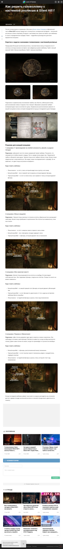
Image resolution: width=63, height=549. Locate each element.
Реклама (34, 546)
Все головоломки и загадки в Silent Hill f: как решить (11, 507)
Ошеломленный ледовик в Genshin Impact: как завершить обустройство (50, 530)
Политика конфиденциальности (11, 545)
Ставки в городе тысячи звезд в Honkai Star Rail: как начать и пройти (12, 530)
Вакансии (28, 546)
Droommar (9, 24)
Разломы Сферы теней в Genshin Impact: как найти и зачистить (50, 448)
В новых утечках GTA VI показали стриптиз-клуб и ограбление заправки (50, 507)
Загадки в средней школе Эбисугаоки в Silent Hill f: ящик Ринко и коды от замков (31, 448)
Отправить (55, 477)
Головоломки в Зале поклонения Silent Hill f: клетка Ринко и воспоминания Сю (12, 448)
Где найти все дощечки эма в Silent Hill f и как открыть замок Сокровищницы (30, 507)
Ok (23, 543)
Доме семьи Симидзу (39, 29)
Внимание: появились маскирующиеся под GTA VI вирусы (30, 530)
